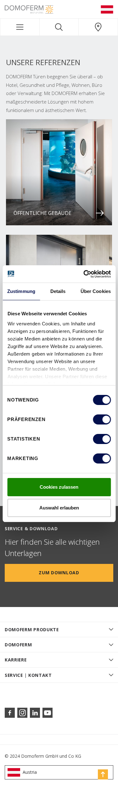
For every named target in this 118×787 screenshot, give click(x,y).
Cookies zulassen (59, 487)
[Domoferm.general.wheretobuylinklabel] (98, 27)
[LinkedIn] (35, 713)
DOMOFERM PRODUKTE (32, 629)
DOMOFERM (18, 645)
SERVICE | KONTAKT (28, 675)
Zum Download (59, 573)
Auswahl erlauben (59, 507)
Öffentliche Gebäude (42, 213)
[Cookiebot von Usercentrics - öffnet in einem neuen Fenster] (84, 274)
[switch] (102, 419)
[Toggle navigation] (20, 27)
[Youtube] (47, 713)
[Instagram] (22, 713)
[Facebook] (10, 713)
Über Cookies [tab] (96, 291)
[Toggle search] (59, 27)
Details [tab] (58, 291)
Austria (30, 772)
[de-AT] (107, 9)
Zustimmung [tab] (21, 291)
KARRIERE (16, 660)
